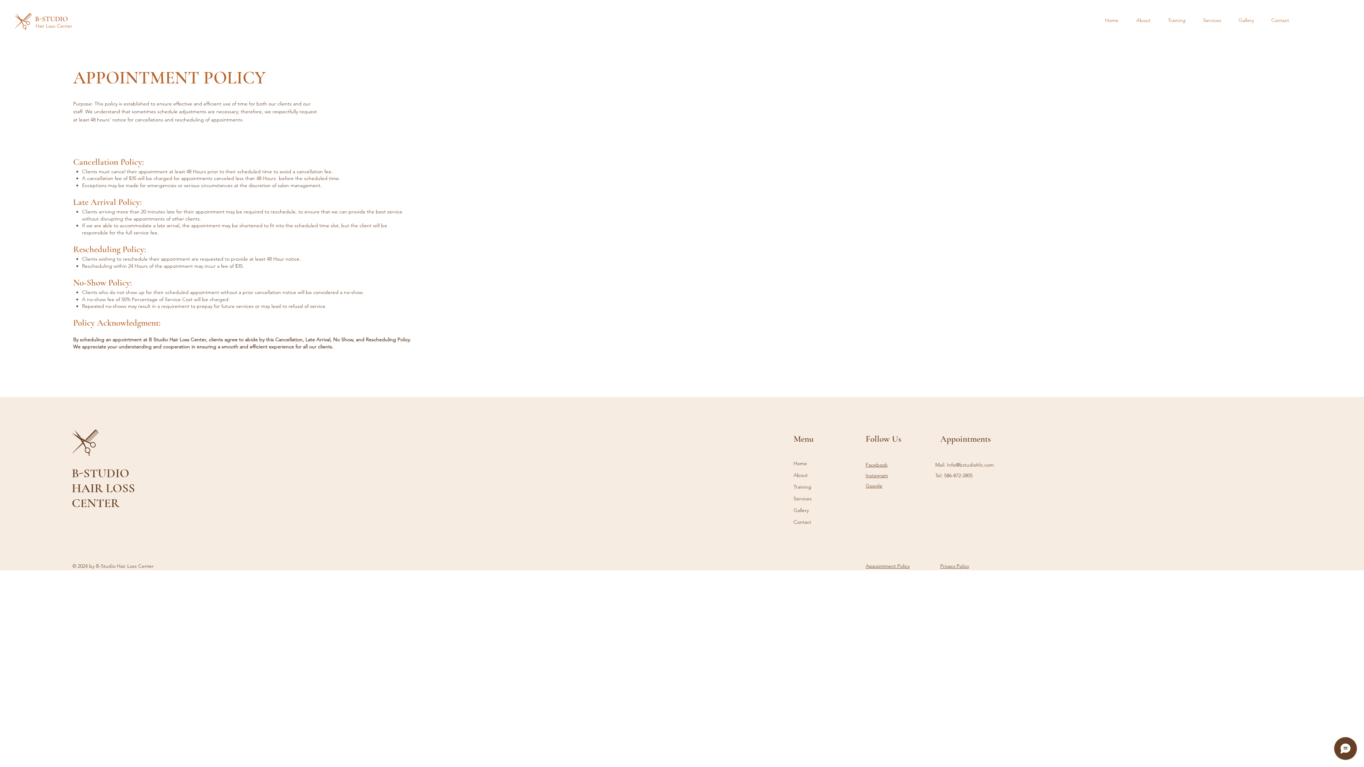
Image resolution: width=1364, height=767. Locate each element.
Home (800, 463)
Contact (802, 522)
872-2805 (963, 475)
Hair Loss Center (54, 26)
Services (803, 498)
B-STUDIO (51, 19)
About (801, 475)
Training (802, 487)
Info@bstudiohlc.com (970, 465)
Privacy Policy (954, 566)
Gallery (801, 510)
